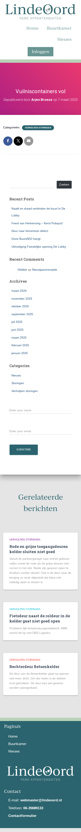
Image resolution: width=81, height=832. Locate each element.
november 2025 (21, 298)
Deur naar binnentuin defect (29, 231)
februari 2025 (20, 345)
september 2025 (22, 314)
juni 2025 (17, 329)
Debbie (22, 269)
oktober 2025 (20, 306)
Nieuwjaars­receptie (44, 269)
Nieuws (64, 39)
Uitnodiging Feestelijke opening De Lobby (38, 246)
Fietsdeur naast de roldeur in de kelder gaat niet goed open (39, 618)
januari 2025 (19, 353)
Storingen (17, 383)
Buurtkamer (59, 28)
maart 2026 (19, 290)
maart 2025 (19, 337)
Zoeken (14, 177)
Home (32, 28)
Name (13, 403)
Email (13, 424)
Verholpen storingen (38, 128)
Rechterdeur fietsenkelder (34, 666)
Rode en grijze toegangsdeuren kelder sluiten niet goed (38, 549)
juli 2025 (16, 321)
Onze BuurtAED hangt (25, 238)
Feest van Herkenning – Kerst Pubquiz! (37, 223)
